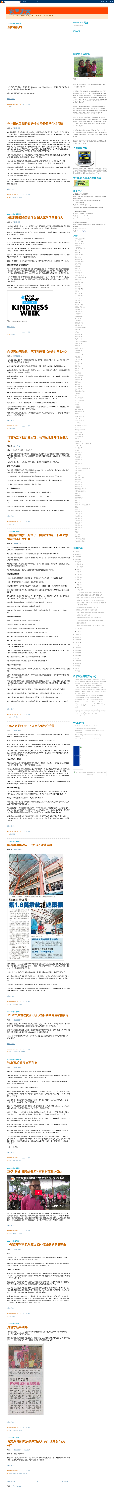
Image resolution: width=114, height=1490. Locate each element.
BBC (76, 414)
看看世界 (77, 386)
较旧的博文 (66, 1481)
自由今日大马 (79, 391)
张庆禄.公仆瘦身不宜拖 (22, 1062)
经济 (76, 252)
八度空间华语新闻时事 (81, 468)
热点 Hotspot (78, 348)
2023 (76, 551)
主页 (38, 1481)
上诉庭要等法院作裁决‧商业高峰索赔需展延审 (36, 1244)
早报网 (77, 366)
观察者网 (77, 527)
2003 (76, 668)
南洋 (76, 370)
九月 (78, 572)
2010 (76, 655)
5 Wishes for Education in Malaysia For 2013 (87, 739)
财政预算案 (78, 398)
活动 (11, 106)
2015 (76, 642)
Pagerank (76, 755)
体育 (76, 466)
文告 (76, 250)
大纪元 (77, 480)
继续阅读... (11, 99)
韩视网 (77, 536)
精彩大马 (77, 350)
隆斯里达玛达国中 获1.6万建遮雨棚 (29, 845)
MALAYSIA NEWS (80, 425)
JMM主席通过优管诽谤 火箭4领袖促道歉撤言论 (38, 1015)
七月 (78, 577)
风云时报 (77, 336)
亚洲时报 (17, 128)
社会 (76, 270)
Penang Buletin (79, 430)
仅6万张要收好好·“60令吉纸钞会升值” (31, 726)
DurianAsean (78, 420)
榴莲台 (77, 382)
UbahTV (77, 445)
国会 (17, 717)
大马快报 (77, 377)
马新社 (77, 320)
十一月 (79, 567)
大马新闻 (77, 482)
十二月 (79, 564)
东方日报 (77, 255)
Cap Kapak (78, 339)
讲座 (76, 268)
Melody (77, 352)
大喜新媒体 (78, 375)
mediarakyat (78, 355)
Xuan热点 (77, 448)
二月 (78, 629)
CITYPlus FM (78, 416)
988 (76, 405)
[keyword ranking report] (81, 764)
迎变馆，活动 (79, 400)
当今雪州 (77, 364)
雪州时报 (77, 334)
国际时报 (77, 345)
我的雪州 (77, 380)
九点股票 (77, 457)
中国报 (26, 1450)
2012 (76, 650)
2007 (76, 663)
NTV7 (76, 318)
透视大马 (77, 305)
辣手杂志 (77, 289)
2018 (76, 634)
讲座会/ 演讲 (78, 307)
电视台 (77, 384)
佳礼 (76, 332)
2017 (76, 637)
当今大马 (17, 446)
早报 (76, 500)
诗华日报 (77, 293)
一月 (78, 631)
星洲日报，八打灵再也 (81, 505)
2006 (76, 666)
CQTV (76, 418)
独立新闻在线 (79, 277)
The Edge (77, 316)
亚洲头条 (77, 459)
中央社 (77, 455)
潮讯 (76, 507)
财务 (76, 395)
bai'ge (76, 450)
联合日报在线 (79, 327)
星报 (76, 502)
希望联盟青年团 (79, 489)
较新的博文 (11, 1481)
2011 (76, 653)
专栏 (76, 280)
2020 (76, 559)
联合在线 (77, 520)
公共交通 (77, 295)
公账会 (77, 300)
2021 (76, 556)
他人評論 (12, 1160)
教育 (76, 291)
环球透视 (77, 516)
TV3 (76, 439)
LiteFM (77, 423)
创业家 (77, 475)
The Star (77, 441)
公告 (76, 473)
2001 (76, 671)
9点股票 (77, 407)
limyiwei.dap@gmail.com (84, 231)
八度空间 (19, 1233)
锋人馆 (77, 534)
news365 (77, 452)
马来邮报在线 (79, 541)
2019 (76, 562)
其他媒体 (77, 309)
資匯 (76, 532)
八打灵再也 (13, 1004)
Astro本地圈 (78, 411)
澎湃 (76, 509)
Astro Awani (78, 409)
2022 (76, 554)
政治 (76, 266)
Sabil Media (78, 432)
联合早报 (77, 389)
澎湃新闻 (77, 511)
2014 (76, 645)
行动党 (77, 393)
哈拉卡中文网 (79, 477)
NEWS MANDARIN (80, 341)
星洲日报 (17, 356)
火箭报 (77, 286)
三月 (78, 587)
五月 (78, 582)
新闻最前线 (78, 498)
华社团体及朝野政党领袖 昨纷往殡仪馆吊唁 (35, 123)
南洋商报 (17, 849)
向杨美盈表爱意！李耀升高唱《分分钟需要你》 (37, 351)
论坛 (76, 530)
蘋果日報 (77, 525)
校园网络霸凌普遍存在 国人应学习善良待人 (35, 217)
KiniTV (77, 298)
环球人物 (77, 514)
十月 (78, 569)
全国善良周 (14, 27)
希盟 (76, 361)
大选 (76, 284)
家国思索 (20, 12)
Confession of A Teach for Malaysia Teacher (86, 726)
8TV (76, 402)
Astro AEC (78, 368)
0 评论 (28, 104)
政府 (76, 245)
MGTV (77, 427)
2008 (76, 660)
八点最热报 (78, 470)
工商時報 (77, 486)
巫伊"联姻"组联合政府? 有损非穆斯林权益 (34, 1171)
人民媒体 (77, 464)
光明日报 (77, 275)
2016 (76, 640)
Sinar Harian (78, 434)
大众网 (77, 373)
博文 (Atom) (16, 1486)
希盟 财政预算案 (80, 491)
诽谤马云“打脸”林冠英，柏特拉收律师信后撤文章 (91, 600)
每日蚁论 (77, 325)
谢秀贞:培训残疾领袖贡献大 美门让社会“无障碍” (90, 625)
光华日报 (77, 273)
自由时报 (77, 523)
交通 (76, 461)
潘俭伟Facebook (78, 25)
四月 (78, 585)
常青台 (77, 495)
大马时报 (77, 484)
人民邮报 (77, 357)
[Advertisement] (33, 117)
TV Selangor (78, 436)
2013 (76, 647)
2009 (76, 658)
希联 (76, 493)
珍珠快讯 (77, 518)
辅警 (76, 330)
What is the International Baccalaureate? (85, 728)
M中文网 (77, 314)
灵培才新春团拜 (17, 1327)
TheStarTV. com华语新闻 (82, 443)
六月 (78, 580)
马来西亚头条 (79, 539)
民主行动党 (13, 197)
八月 (78, 574)
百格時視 (77, 311)
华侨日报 (77, 343)
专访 (76, 302)
